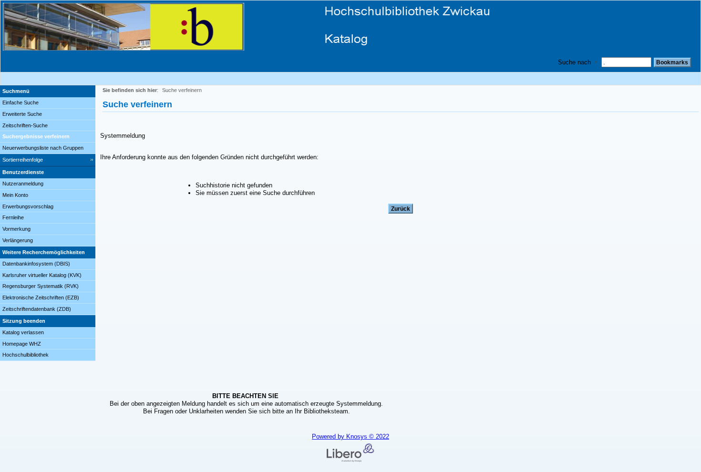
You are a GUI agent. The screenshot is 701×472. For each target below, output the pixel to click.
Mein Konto (15, 195)
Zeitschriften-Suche (25, 125)
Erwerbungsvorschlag (27, 206)
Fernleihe (13, 217)
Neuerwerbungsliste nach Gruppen (42, 148)
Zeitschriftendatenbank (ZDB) (36, 309)
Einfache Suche (20, 102)
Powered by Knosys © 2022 (350, 436)
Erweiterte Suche (22, 114)
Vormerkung (16, 229)
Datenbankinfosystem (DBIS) (36, 264)
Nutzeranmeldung (22, 183)
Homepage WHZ (21, 344)
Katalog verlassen (23, 332)
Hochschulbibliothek (25, 355)
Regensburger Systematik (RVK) (40, 286)
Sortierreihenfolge (22, 160)
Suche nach (574, 62)
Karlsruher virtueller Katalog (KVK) (42, 275)
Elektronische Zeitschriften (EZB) (40, 297)
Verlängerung (17, 240)
